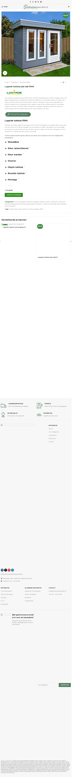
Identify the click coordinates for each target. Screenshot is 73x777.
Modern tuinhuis (45, 202)
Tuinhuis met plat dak (49, 204)
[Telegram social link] (41, 1)
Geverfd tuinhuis (25, 82)
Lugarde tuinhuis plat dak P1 (48, 368)
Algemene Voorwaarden (33, 591)
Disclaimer (28, 597)
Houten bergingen (20, 202)
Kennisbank (4, 604)
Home (7, 82)
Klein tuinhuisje (61, 204)
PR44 (41, 209)
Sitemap (3, 597)
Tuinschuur (61, 202)
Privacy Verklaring (30, 594)
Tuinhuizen (14, 82)
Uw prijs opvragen (14, 195)
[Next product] (66, 82)
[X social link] (32, 1)
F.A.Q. (3, 601)
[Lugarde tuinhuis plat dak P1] (53, 294)
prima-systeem (23, 209)
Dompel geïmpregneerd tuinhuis (31, 204)
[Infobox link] (18, 406)
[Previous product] (61, 82)
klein (16, 209)
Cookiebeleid (29, 601)
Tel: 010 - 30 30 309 (55, 594)
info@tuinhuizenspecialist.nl (57, 591)
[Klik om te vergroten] (5, 73)
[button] (71, 297)
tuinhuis (31, 209)
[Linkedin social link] (38, 1)
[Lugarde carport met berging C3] (18, 224)
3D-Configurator (54, 432)
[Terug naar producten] (63, 82)
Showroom (52, 438)
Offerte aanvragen (7, 594)
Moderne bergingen (33, 202)
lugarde (36, 209)
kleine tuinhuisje (10, 100)
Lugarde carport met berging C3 (14, 227)
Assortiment (53, 435)
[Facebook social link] (30, 1)
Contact (51, 441)
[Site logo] (36, 6)
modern (11, 209)
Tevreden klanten (6, 591)
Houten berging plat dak (12, 204)
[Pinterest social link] (35, 1)
